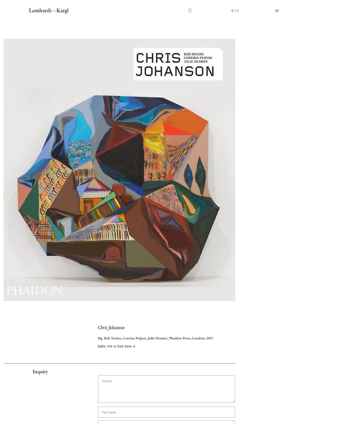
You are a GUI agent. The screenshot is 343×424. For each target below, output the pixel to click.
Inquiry (107, 381)
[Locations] (190, 10)
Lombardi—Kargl (49, 10)
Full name (109, 412)
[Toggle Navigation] (277, 10)
